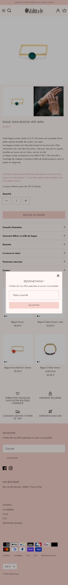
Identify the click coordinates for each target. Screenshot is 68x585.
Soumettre (34, 305)
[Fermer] (58, 275)
